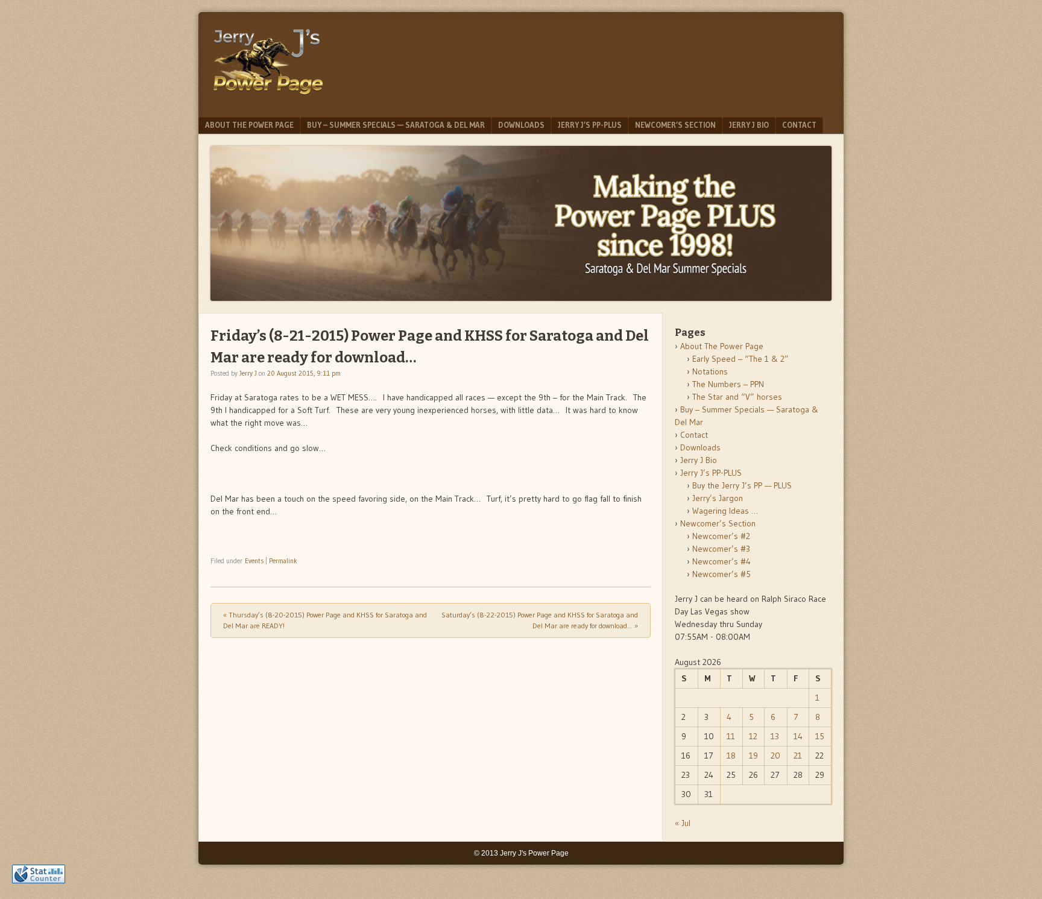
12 (753, 736)
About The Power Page (249, 125)
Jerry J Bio (749, 125)
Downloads (521, 125)
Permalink (283, 561)
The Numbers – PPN (728, 384)
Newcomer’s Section (675, 125)
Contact (799, 125)
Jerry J (248, 373)
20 (775, 755)
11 (731, 736)
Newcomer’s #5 (721, 574)
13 (775, 736)
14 (798, 736)
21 (798, 755)
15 (819, 736)
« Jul (682, 823)
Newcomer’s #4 (721, 561)
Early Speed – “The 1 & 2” (740, 358)
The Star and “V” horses (737, 396)
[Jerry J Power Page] (268, 98)
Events (254, 561)
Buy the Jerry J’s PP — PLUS (742, 485)
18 (731, 755)
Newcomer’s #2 (721, 536)
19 (753, 755)
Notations (710, 371)
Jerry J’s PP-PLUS (590, 125)
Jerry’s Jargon (717, 498)
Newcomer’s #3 (721, 548)
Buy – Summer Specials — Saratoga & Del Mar (396, 125)
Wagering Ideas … (725, 510)
